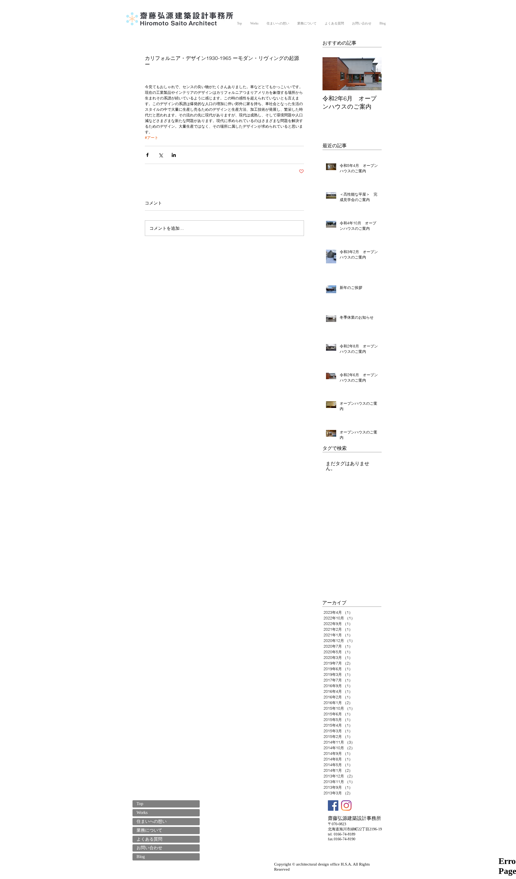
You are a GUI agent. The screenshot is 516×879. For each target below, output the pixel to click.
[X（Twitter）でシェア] (160, 154)
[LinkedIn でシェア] (173, 154)
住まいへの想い (152, 821)
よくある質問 (149, 839)
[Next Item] (373, 74)
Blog (141, 856)
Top (140, 803)
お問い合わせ (149, 847)
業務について (149, 830)
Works (142, 812)
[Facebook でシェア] (147, 154)
